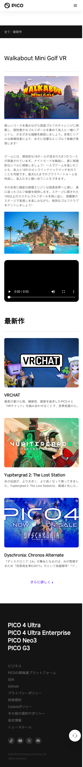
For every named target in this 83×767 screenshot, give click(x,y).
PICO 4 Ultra (24, 625)
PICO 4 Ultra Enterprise (39, 632)
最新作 (17, 32)
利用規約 (14, 700)
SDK (11, 679)
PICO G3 (19, 648)
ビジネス (14, 666)
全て (7, 32)
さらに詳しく (40, 582)
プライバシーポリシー (25, 693)
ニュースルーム (20, 727)
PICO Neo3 (22, 640)
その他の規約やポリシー (26, 713)
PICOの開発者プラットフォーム (32, 673)
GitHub (13, 686)
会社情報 (14, 720)
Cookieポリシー (20, 706)
